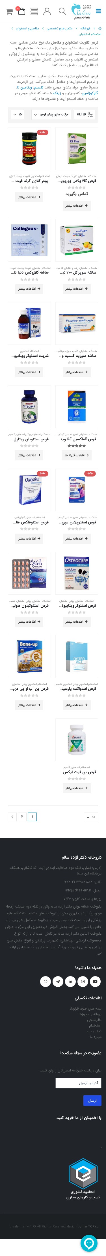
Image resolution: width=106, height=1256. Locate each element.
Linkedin (70, 981)
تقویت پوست (23, 176)
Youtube (95, 981)
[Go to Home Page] (99, 28)
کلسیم (39, 87)
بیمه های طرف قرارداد (85, 1009)
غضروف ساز (72, 434)
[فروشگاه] (34, 11)
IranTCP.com (92, 1226)
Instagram (82, 981)
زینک (57, 93)
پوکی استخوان (23, 434)
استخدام (95, 1025)
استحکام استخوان (87, 176)
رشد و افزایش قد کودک (66, 268)
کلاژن (12, 176)
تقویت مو (11, 268)
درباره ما (95, 1037)
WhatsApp (45, 981)
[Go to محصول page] (77, 148)
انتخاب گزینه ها (75, 455)
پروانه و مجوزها (90, 1014)
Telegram (58, 981)
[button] (96, 11)
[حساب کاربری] (47, 11)
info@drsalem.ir (78, 890)
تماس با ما (93, 1031)
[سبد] (9, 11)
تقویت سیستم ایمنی (66, 176)
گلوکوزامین (90, 93)
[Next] (12, 817)
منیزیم (68, 351)
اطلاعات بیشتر (74, 205)
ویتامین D (24, 87)
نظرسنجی (94, 1020)
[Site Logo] (81, 11)
